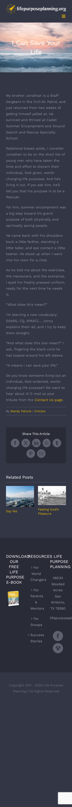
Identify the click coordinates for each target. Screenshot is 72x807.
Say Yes (20, 496)
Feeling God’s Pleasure (52, 496)
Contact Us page (49, 400)
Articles (40, 411)
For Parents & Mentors (36, 599)
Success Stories (36, 638)
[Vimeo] (58, 648)
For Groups (36, 622)
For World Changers (36, 574)
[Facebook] (58, 636)
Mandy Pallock (21, 411)
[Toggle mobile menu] (64, 16)
